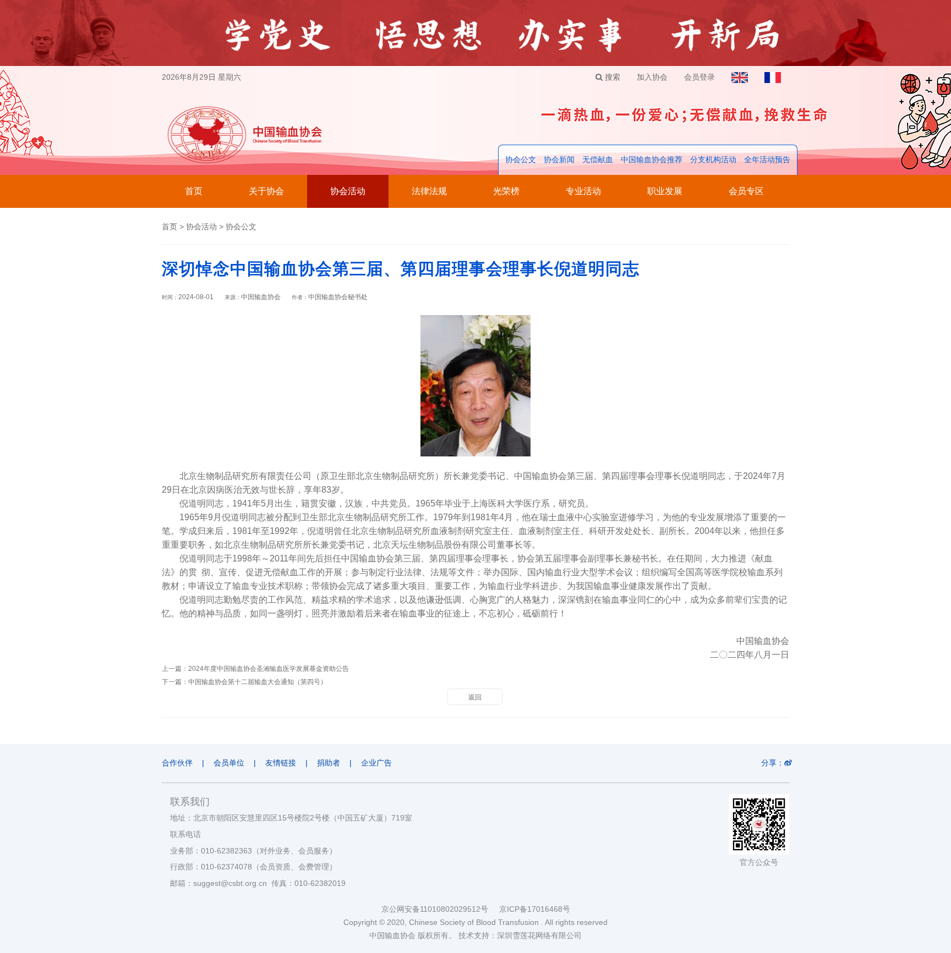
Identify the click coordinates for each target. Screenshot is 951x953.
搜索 (611, 77)
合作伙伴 (177, 762)
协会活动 (347, 191)
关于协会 (266, 191)
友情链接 (280, 762)
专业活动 (583, 191)
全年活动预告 (767, 159)
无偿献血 (597, 159)
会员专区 (746, 191)
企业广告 (376, 762)
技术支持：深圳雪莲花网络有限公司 (520, 935)
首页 (194, 191)
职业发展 (664, 191)
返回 (475, 697)
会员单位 (229, 762)
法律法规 (429, 191)
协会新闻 (559, 159)
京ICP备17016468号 (534, 909)
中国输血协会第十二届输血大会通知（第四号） (257, 682)
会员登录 (699, 77)
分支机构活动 (713, 159)
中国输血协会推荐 (651, 159)
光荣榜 (506, 191)
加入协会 (652, 77)
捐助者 (328, 762)
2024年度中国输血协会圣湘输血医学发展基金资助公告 (268, 669)
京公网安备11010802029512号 (440, 909)
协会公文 (520, 159)
